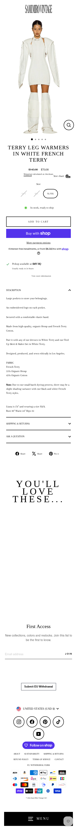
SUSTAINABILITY (31, 753)
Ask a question (15, 436)
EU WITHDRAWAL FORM (38, 765)
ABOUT (17, 753)
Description (13, 290)
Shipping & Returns (18, 423)
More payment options (38, 242)
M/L (36, 193)
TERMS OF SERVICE (42, 759)
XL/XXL (50, 193)
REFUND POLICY (21, 759)
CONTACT (59, 759)
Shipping (28, 174)
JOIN (68, 653)
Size (38, 184)
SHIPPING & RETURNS (53, 753)
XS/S (24, 193)
